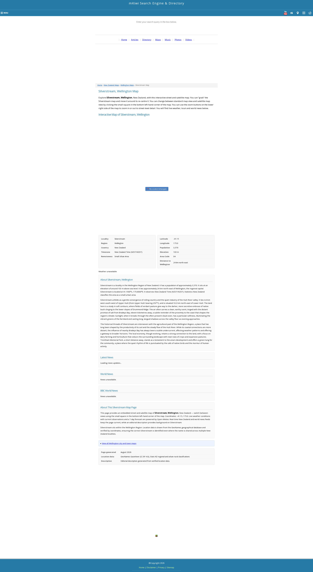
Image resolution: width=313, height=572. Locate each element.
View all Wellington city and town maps (119, 443)
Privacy (161, 567)
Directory (146, 39)
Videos (188, 39)
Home (124, 39)
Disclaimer (151, 567)
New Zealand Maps (111, 85)
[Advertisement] (156, 63)
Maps (158, 39)
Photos (178, 39)
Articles (134, 39)
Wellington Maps (127, 85)
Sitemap (170, 567)
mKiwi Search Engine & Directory (156, 3)
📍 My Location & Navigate (157, 189)
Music (168, 39)
